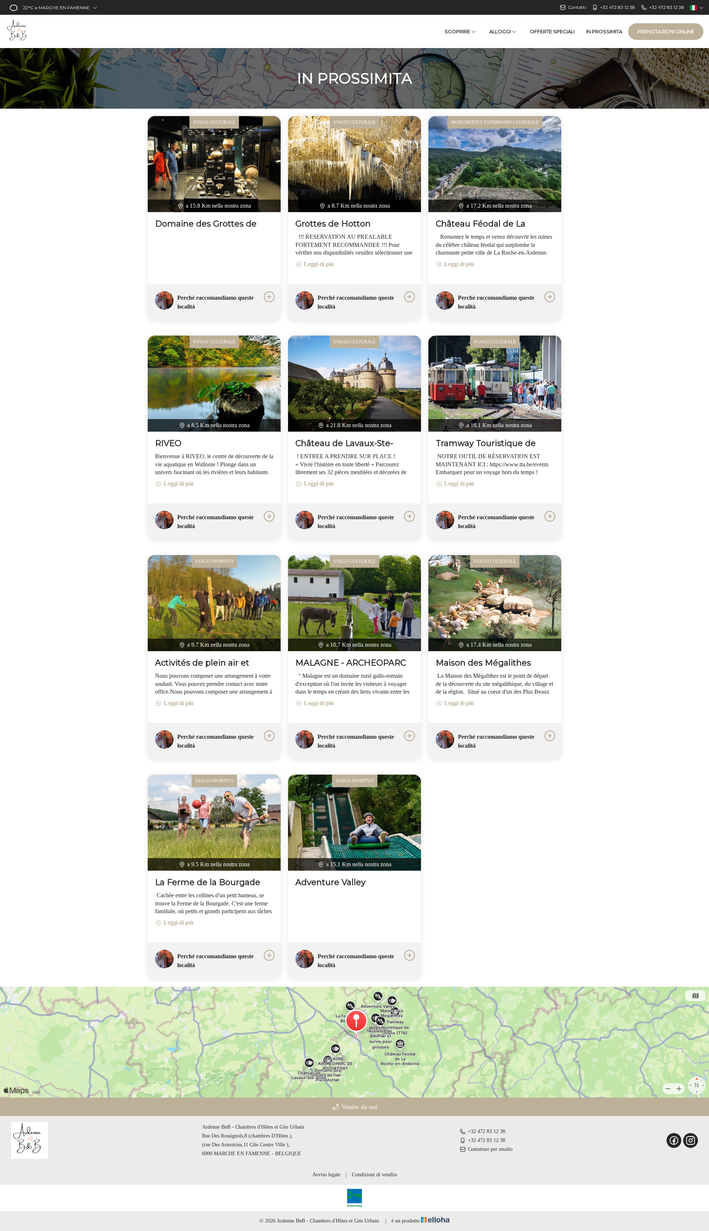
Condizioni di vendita (374, 1174)
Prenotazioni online (665, 31)
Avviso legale (326, 1174)
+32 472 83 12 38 (486, 1131)
